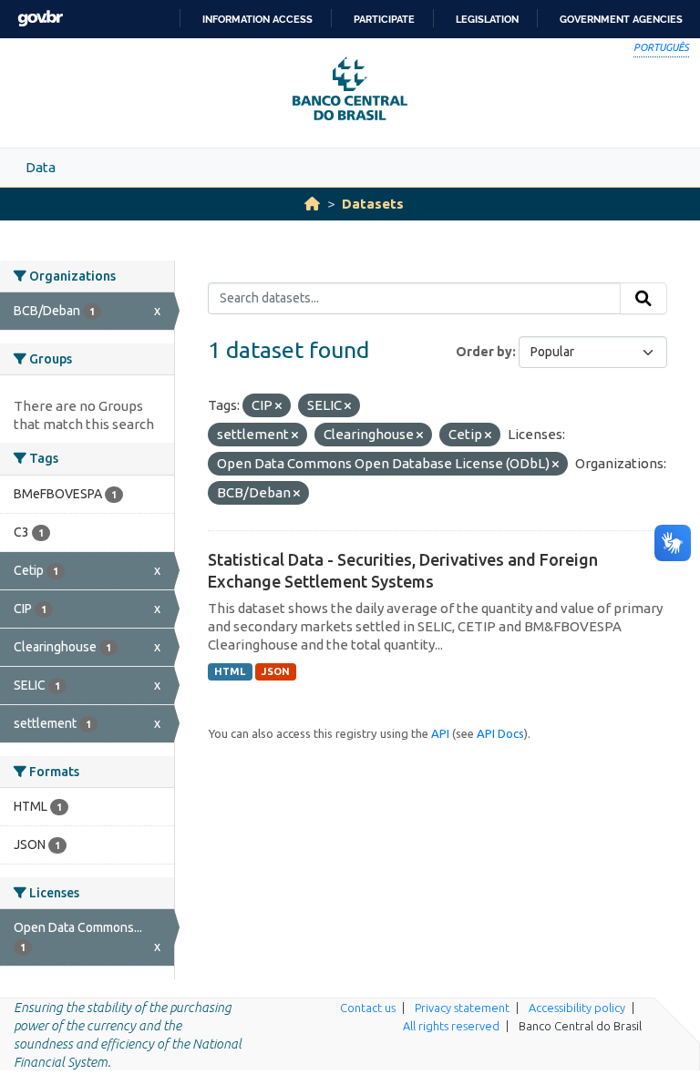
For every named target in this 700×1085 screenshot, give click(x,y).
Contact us (368, 1007)
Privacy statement (462, 1007)
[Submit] (643, 298)
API (440, 733)
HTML (229, 671)
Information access (257, 19)
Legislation (487, 19)
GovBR (40, 18)
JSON (276, 671)
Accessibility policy (577, 1007)
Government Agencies (621, 19)
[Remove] (278, 406)
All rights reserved (451, 1025)
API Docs (500, 733)
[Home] (312, 203)
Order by (484, 351)
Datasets (373, 203)
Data (41, 167)
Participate (384, 19)
